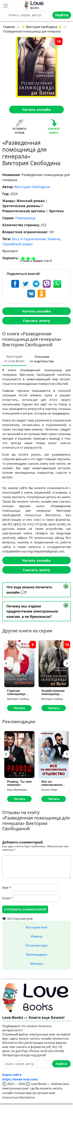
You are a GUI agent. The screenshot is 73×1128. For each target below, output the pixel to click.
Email (7, 898)
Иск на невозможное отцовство (51, 783)
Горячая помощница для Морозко (17, 692)
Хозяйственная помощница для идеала (53, 692)
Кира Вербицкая (17, 789)
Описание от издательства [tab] (42, 359)
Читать (19, 708)
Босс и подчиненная (29, 239)
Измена (54, 239)
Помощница (25, 218)
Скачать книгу (36, 320)
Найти (62, 15)
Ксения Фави (49, 789)
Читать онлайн (36, 109)
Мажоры (36, 963)
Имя (6, 888)
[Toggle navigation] (5, 5)
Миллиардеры (36, 954)
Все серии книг (37, 927)
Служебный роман (17, 244)
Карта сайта (12, 1075)
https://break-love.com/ (20, 1079)
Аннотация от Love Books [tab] (14, 358)
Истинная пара (36, 945)
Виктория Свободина (32, 186)
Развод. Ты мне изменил (19, 783)
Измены (36, 936)
